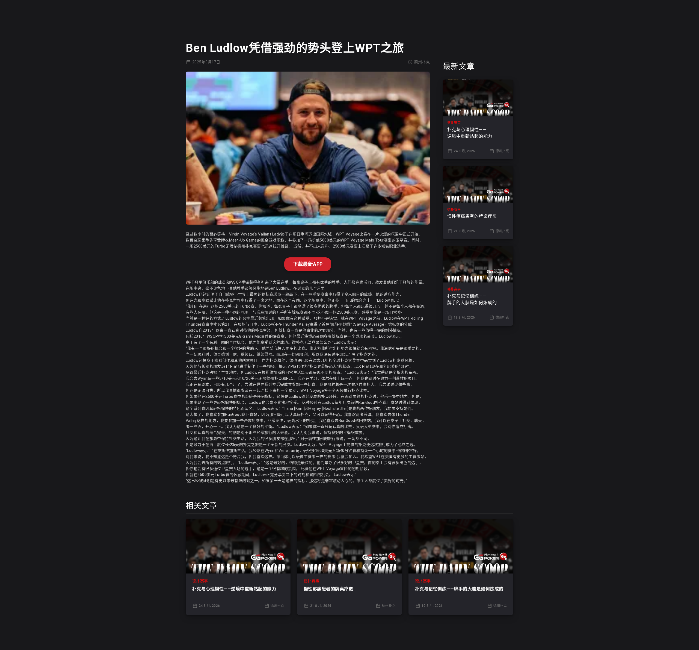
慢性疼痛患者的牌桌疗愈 (328, 589)
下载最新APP (308, 264)
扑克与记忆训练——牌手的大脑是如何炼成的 (459, 589)
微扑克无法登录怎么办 (311, 342)
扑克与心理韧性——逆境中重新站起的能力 (234, 589)
